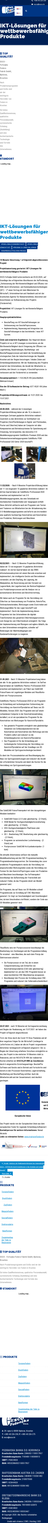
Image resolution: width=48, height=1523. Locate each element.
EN (20, 13)
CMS (26, 1521)
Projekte (7, 1177)
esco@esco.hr (39, 4)
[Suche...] (26, 11)
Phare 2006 (6, 1173)
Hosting (33, 1521)
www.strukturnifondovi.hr (34, 1137)
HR (20, 9)
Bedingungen (7, 1518)
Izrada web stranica (15, 1521)
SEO (39, 1521)
